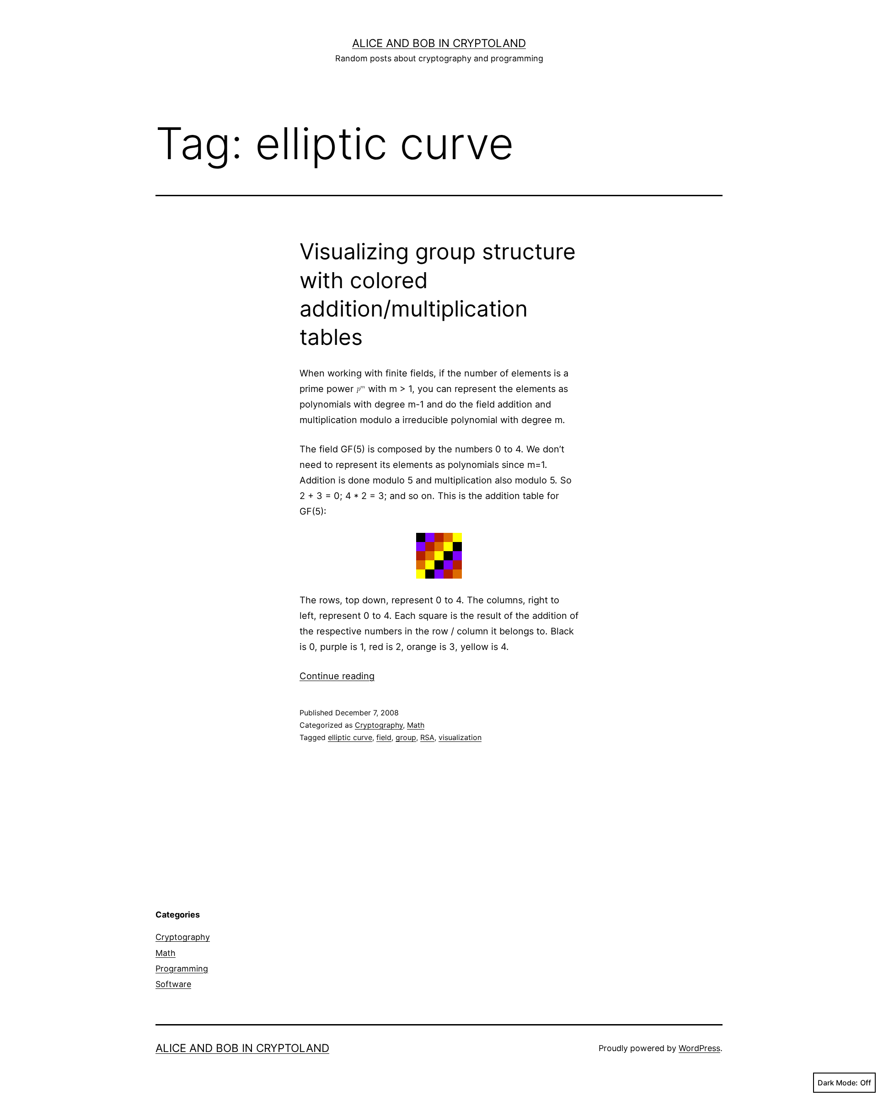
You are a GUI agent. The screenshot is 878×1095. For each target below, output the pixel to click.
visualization (460, 737)
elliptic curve (350, 737)
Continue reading (337, 676)
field (383, 737)
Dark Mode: (838, 1082)
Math (415, 725)
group (406, 737)
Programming (181, 968)
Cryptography (379, 725)
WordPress (699, 1048)
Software (173, 984)
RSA (427, 737)
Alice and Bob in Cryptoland (439, 43)
